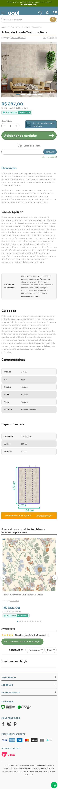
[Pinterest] (15, 724)
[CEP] (29, 149)
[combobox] (29, 19)
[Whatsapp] (54, 785)
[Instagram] (9, 724)
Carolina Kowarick (18, 37)
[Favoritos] (38, 13)
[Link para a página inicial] (3, 27)
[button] (3, 577)
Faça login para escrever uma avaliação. (22, 641)
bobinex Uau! (14, 600)
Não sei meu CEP (48, 157)
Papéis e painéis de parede (32, 27)
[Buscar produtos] (53, 19)
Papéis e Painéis (14, 27)
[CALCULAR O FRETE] (50, 151)
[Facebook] (3, 724)
